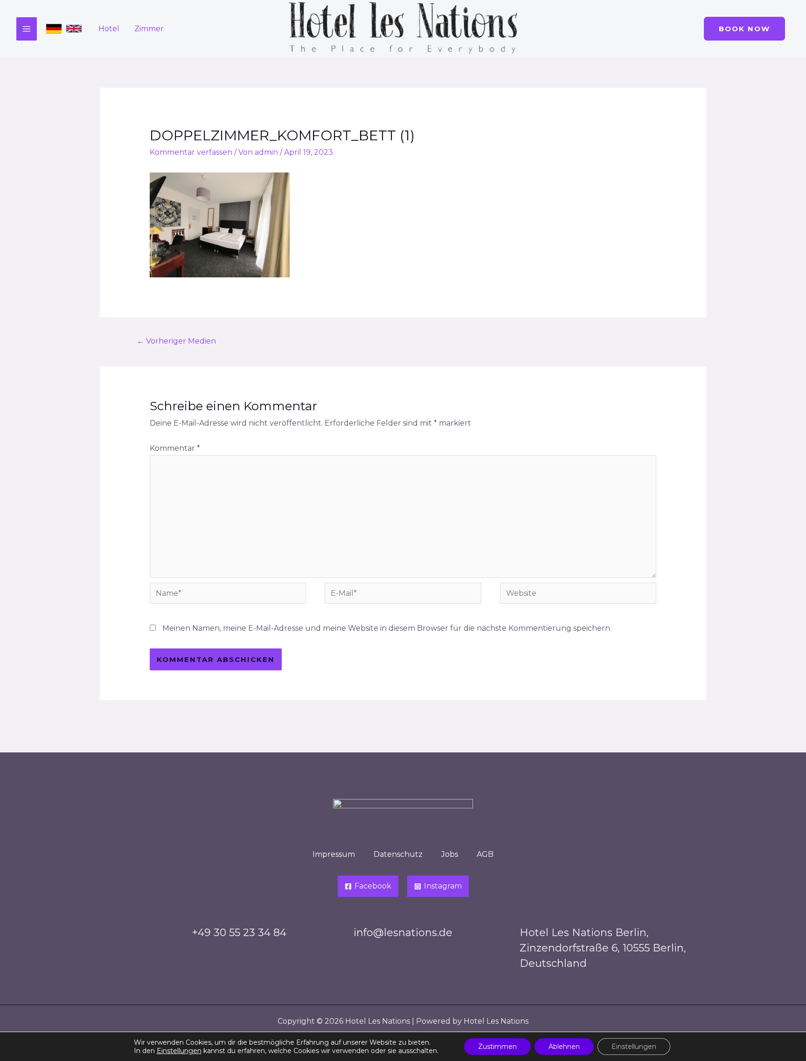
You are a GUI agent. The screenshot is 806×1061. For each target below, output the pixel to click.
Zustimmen (497, 1046)
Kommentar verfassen (191, 152)
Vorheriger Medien (176, 341)
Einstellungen (179, 1051)
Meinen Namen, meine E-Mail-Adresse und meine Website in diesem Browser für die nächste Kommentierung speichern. (386, 628)
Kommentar (175, 448)
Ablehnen (564, 1046)
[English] (74, 28)
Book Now (744, 28)
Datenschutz (398, 854)
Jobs (449, 854)
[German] (54, 28)
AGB (485, 854)
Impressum (334, 854)
